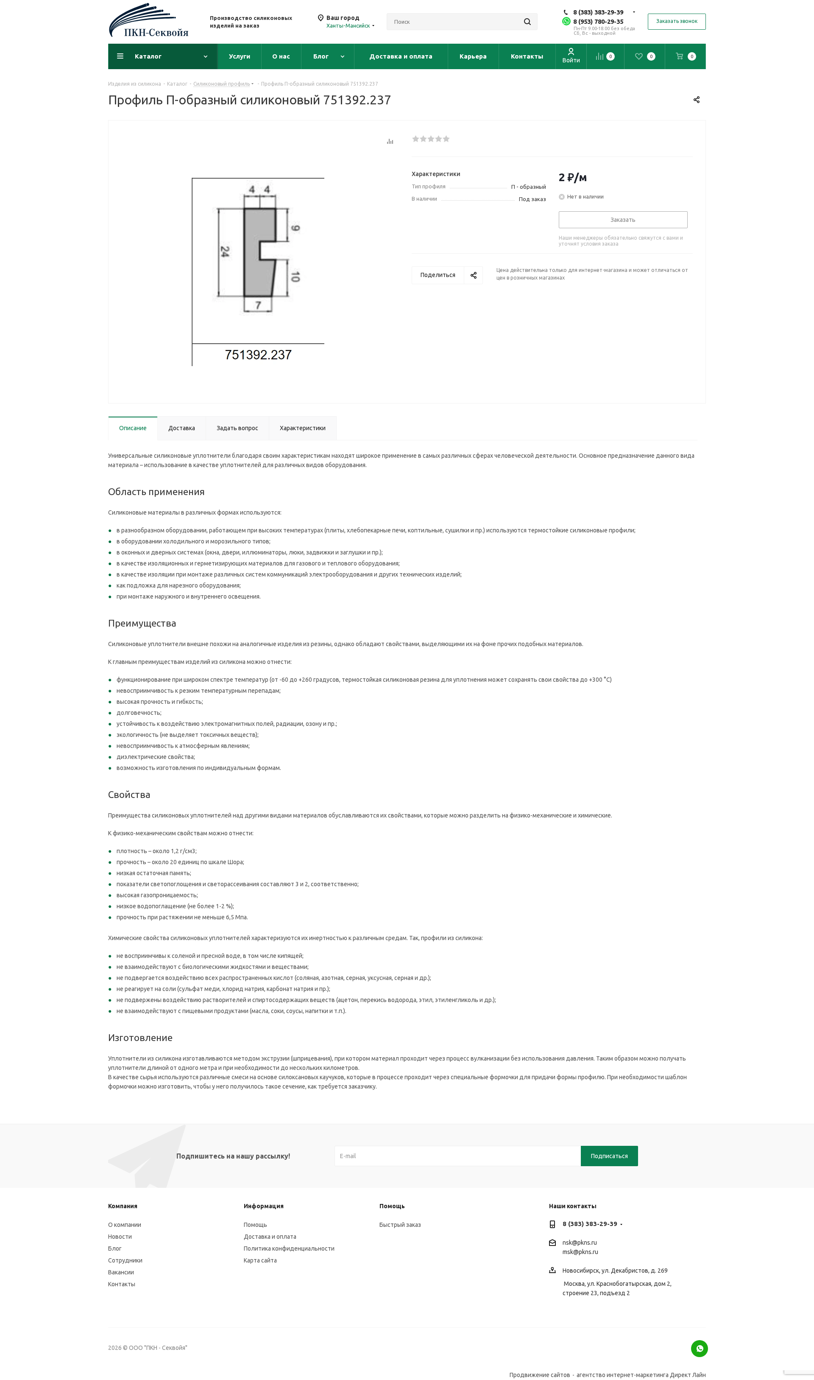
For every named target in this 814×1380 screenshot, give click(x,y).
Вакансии (121, 1272)
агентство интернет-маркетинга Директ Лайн (641, 1375)
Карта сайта (260, 1260)
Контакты (121, 1284)
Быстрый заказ (400, 1224)
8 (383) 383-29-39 (598, 12)
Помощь (255, 1224)
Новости (120, 1236)
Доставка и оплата (270, 1236)
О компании (124, 1224)
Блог (115, 1248)
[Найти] (527, 21)
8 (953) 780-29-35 (598, 21)
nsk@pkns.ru (580, 1242)
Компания (122, 1206)
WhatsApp (699, 1348)
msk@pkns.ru (580, 1251)
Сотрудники (125, 1260)
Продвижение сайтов (540, 1375)
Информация (264, 1206)
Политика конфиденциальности (289, 1248)
